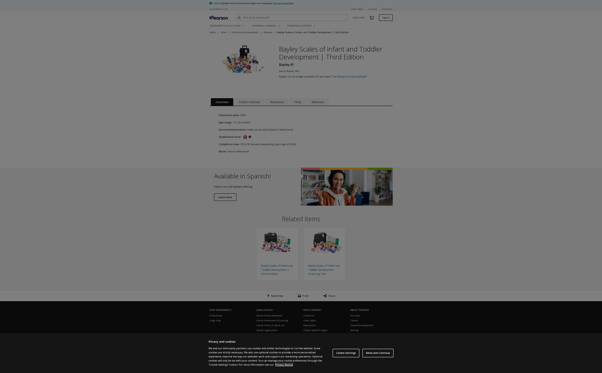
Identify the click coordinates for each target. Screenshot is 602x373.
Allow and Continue (378, 353)
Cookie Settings (346, 353)
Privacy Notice (284, 364)
